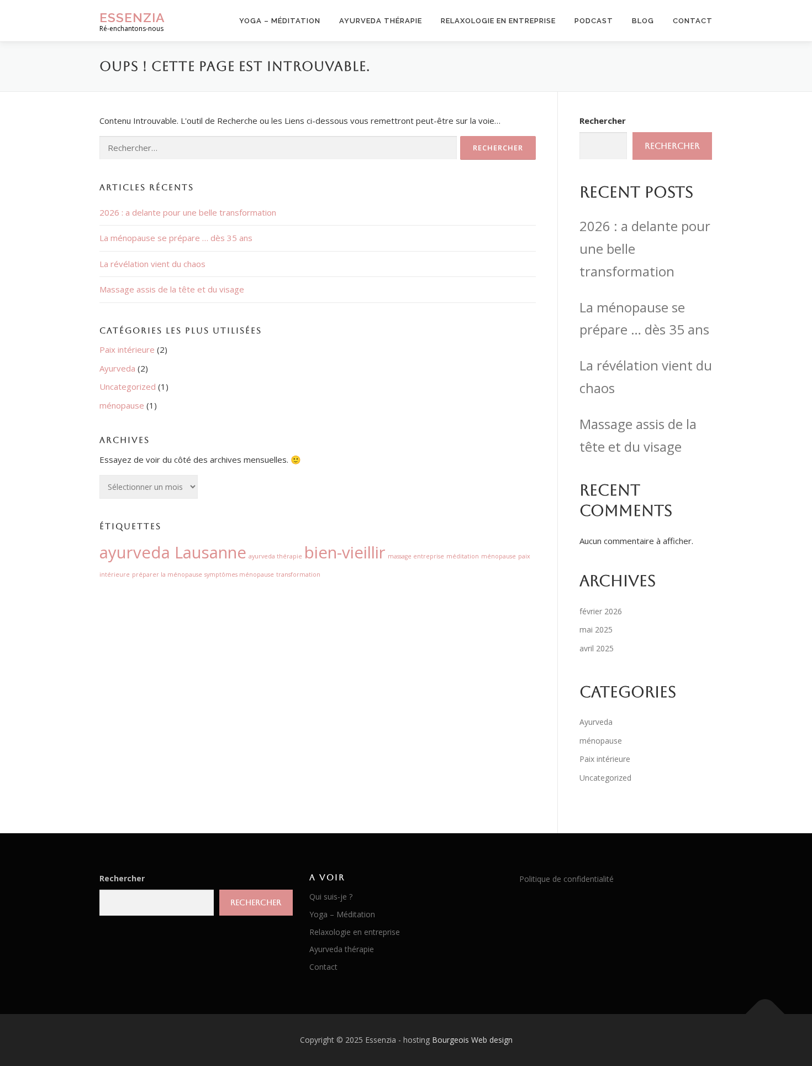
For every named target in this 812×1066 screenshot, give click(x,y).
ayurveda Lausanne (172, 552)
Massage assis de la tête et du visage (171, 289)
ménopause (121, 405)
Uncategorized (127, 386)
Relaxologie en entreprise (498, 21)
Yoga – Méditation (279, 21)
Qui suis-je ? (330, 896)
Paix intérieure (127, 349)
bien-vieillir (345, 552)
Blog (643, 21)
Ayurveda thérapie (380, 21)
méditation (462, 556)
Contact (693, 21)
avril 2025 (596, 648)
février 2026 (600, 611)
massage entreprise (416, 556)
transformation (298, 574)
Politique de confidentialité (566, 879)
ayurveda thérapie (275, 556)
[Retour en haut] (765, 1014)
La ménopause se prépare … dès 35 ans (175, 237)
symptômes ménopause (239, 574)
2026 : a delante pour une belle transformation (187, 212)
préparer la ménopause (167, 574)
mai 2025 (596, 629)
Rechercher (602, 120)
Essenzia (132, 16)
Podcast (593, 21)
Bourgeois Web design (472, 1039)
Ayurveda (117, 368)
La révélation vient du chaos (152, 263)
